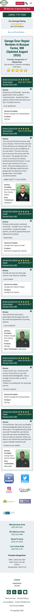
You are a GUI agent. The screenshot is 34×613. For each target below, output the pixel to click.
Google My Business (9, 592)
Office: (17, 560)
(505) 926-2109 (17, 549)
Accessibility (8, 602)
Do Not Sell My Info (22, 602)
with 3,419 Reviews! (17, 26)
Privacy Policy (22, 598)
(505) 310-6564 (17, 542)
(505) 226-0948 (17, 534)
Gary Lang (22, 349)
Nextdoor (25, 592)
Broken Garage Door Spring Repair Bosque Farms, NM (10, 82)
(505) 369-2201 (17, 527)
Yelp (14, 592)
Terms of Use (10, 598)
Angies (20, 592)
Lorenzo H (8, 202)
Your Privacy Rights (16, 606)
